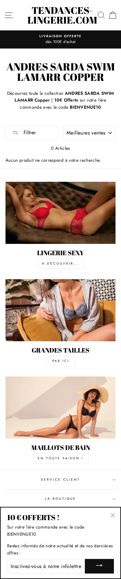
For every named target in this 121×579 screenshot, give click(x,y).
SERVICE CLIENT (60, 479)
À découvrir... (60, 263)
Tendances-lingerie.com (62, 15)
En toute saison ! (61, 458)
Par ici (60, 360)
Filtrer (29, 132)
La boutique (60, 498)
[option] (60, 39)
